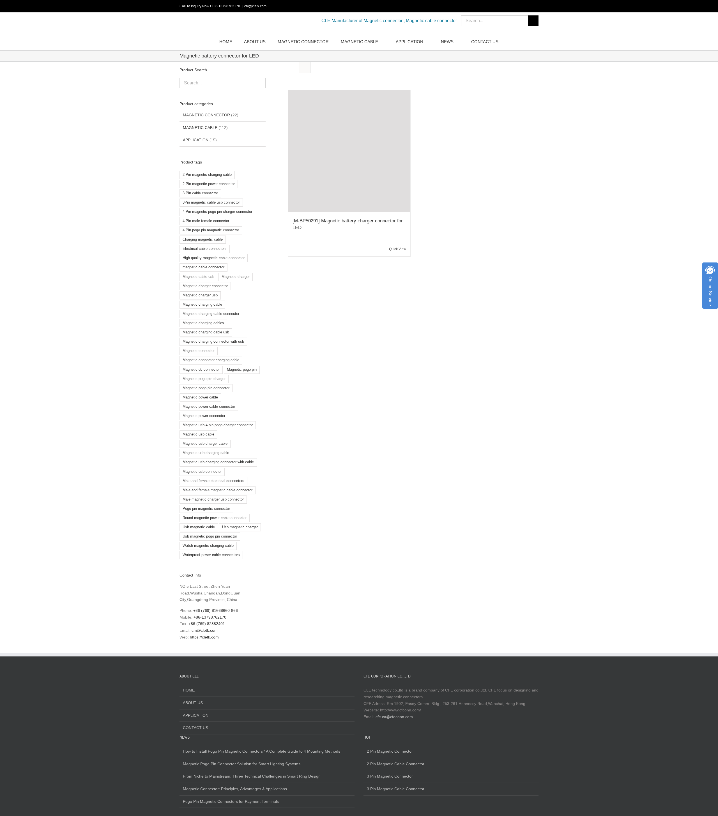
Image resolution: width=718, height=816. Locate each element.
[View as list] (304, 67)
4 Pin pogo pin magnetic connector (211, 230)
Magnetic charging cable (202, 304)
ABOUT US (193, 702)
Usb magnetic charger (240, 527)
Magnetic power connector (204, 416)
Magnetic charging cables (203, 323)
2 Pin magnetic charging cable (207, 175)
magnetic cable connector (203, 267)
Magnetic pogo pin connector (206, 388)
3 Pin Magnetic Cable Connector (395, 789)
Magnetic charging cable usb (206, 332)
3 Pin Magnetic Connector (390, 776)
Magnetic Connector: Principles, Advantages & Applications (235, 789)
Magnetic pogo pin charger (204, 379)
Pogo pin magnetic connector (206, 509)
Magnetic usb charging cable (206, 453)
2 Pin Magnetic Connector (390, 751)
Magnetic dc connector (201, 370)
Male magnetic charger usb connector (213, 499)
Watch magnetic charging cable (208, 546)
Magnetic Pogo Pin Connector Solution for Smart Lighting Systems (241, 764)
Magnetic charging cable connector (211, 314)
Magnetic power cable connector (209, 407)
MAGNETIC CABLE (200, 127)
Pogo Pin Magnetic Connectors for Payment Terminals (231, 801)
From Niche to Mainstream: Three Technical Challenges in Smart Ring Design (252, 776)
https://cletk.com (204, 637)
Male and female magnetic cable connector (217, 490)
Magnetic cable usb (198, 277)
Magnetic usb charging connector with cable (218, 462)
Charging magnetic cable (203, 239)
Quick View (397, 249)
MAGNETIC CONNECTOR (206, 115)
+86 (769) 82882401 (206, 623)
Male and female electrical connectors (213, 481)
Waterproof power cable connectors (211, 555)
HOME (189, 690)
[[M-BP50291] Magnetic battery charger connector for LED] (349, 151)
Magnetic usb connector (202, 472)
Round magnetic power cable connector (215, 518)
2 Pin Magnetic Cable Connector (395, 764)
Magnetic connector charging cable (211, 360)
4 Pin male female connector (206, 221)
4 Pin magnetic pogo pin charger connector (217, 212)
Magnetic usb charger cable (205, 444)
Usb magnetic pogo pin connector (210, 536)
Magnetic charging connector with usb (213, 342)
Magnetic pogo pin (242, 370)
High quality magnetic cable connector (214, 258)
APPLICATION (195, 140)
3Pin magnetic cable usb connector (211, 202)
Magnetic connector (199, 351)
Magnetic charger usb (200, 295)
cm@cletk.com (255, 6)
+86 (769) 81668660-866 (215, 610)
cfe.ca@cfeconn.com (394, 716)
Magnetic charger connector (205, 286)
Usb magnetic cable (199, 527)
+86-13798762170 (210, 617)
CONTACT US (195, 727)
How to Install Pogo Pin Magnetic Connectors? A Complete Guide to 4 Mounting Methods (261, 751)
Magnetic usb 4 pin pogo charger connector (218, 425)
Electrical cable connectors (205, 249)
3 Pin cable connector (200, 193)
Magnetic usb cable (198, 434)
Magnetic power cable (200, 397)
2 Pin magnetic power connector (209, 184)
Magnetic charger (236, 277)
